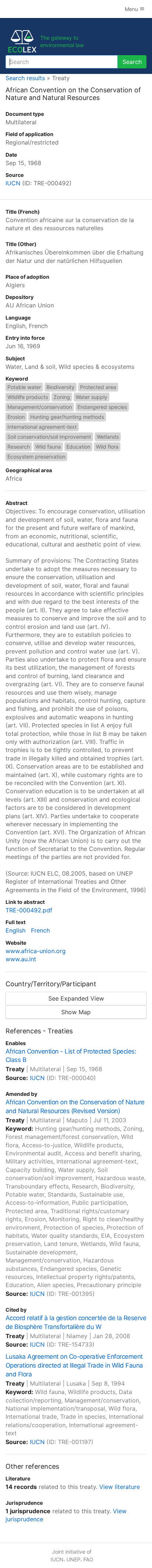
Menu (132, 9)
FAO (88, 1559)
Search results (25, 78)
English (15, 930)
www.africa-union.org (36, 951)
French (40, 930)
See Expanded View (76, 998)
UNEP (73, 1559)
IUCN (13, 183)
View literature (119, 1486)
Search (132, 61)
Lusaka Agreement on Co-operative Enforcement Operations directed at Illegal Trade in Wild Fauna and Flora (74, 1365)
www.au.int (21, 959)
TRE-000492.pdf (29, 910)
